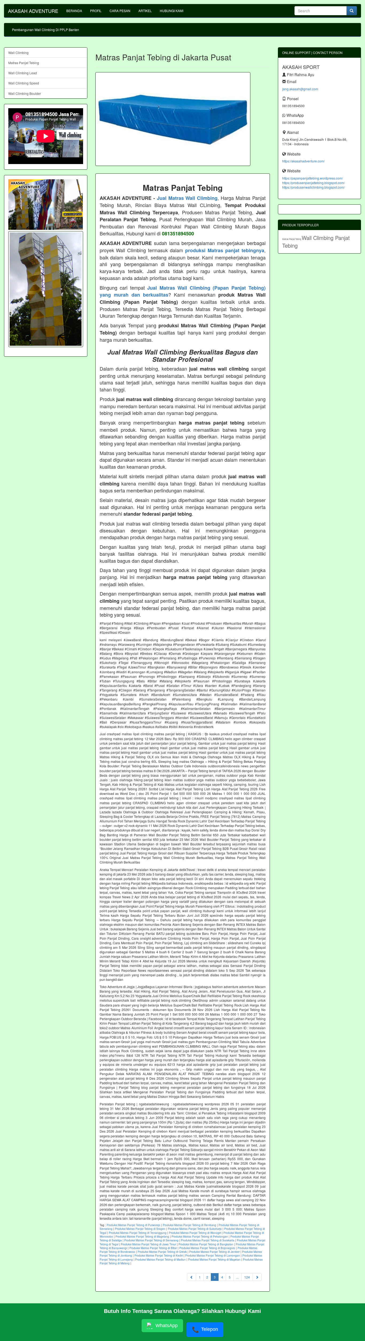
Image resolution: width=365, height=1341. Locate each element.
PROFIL (96, 10)
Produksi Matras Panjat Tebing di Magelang (142, 1236)
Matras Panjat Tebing (23, 62)
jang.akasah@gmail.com (300, 89)
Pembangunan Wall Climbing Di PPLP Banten (45, 29)
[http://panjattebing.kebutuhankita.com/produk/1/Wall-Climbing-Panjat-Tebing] (45, 289)
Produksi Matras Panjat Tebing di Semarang (151, 1240)
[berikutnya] (257, 1277)
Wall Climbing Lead (22, 73)
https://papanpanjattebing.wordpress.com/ (312, 178)
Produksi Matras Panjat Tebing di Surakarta (207, 1240)
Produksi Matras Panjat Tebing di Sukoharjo (195, 1229)
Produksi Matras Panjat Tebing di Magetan (214, 1259)
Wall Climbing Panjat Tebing (316, 241)
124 (247, 1277)
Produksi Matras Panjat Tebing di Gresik (162, 1252)
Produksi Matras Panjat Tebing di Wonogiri (195, 1233)
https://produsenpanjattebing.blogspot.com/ (313, 182)
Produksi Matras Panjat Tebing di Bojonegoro (207, 1248)
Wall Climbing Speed (23, 83)
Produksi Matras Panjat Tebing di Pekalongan (200, 1236)
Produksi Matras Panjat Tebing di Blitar (153, 1248)
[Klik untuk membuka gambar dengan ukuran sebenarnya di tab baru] (172, 119)
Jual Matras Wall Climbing (187, 198)
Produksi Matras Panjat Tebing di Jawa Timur (148, 1244)
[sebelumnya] (191, 1277)
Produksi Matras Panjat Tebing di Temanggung (137, 1233)
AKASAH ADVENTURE (33, 10)
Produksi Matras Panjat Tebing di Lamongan (212, 1255)
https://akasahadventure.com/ (303, 161)
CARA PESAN (120, 10)
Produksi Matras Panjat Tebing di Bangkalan (205, 1244)
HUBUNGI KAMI (171, 10)
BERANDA (74, 10)
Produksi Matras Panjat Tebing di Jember (214, 1252)
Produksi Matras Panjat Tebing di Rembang (189, 1225)
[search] (351, 10)
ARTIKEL (145, 10)
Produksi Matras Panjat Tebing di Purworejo (133, 1225)
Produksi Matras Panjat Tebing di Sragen (140, 1229)
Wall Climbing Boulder (24, 93)
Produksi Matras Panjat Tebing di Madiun (160, 1259)
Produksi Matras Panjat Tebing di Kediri (158, 1255)
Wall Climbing (18, 52)
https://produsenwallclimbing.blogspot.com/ (313, 187)
